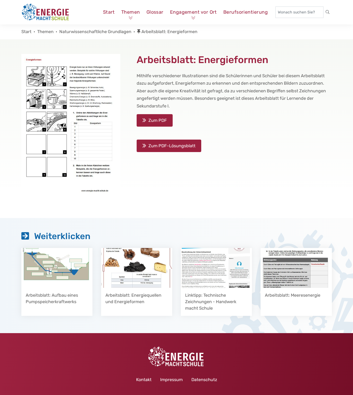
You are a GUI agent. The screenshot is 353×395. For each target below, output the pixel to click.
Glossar (155, 12)
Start (109, 12)
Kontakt (144, 379)
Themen (130, 12)
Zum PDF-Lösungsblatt (171, 145)
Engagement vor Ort (193, 12)
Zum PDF (157, 120)
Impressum (171, 379)
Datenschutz (204, 379)
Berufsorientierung (245, 12)
